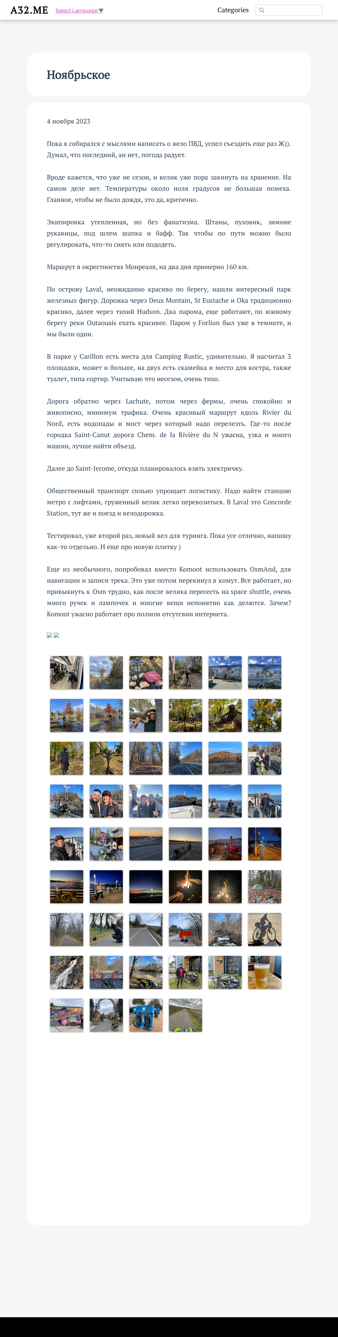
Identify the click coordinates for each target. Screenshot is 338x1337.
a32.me (30, 9)
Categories (233, 9)
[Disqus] (169, 1127)
